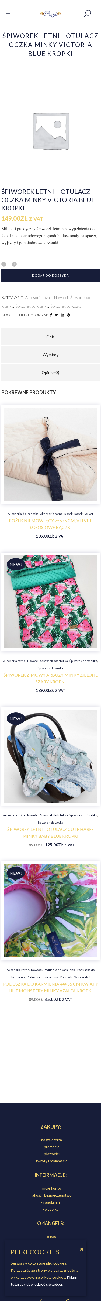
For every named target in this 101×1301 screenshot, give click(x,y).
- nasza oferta (50, 1139)
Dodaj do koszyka (50, 275)
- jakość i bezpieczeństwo (50, 1195)
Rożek (68, 513)
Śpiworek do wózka (66, 306)
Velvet (88, 513)
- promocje (51, 1146)
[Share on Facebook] (51, 314)
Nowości (61, 297)
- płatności (51, 1153)
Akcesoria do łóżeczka (23, 513)
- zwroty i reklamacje (51, 1161)
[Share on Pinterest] (68, 314)
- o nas (50, 1236)
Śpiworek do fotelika (32, 306)
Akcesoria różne (38, 297)
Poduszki (66, 977)
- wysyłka (50, 1209)
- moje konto (50, 1188)
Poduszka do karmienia (60, 969)
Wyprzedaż (82, 977)
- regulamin (50, 1202)
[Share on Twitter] (56, 314)
